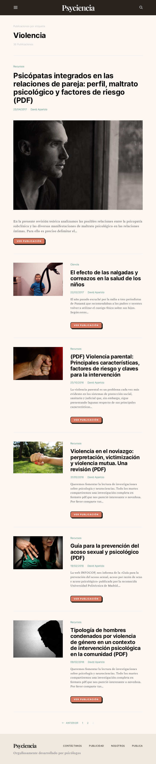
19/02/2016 (77, 565)
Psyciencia (78, 7)
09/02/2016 (77, 661)
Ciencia (74, 264)
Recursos (18, 66)
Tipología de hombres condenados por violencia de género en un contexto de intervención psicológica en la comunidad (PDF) (105, 642)
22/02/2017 (77, 292)
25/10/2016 (77, 382)
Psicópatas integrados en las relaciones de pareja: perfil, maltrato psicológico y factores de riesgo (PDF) (75, 88)
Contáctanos (72, 745)
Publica (137, 745)
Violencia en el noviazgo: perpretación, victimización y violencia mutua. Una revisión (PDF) (105, 460)
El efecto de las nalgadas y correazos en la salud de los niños (105, 278)
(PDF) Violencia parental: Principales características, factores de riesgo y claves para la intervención (104, 365)
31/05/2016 (77, 477)
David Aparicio (39, 109)
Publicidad (96, 745)
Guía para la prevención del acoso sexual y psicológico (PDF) (104, 552)
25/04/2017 (20, 109)
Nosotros (118, 745)
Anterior (72, 722)
